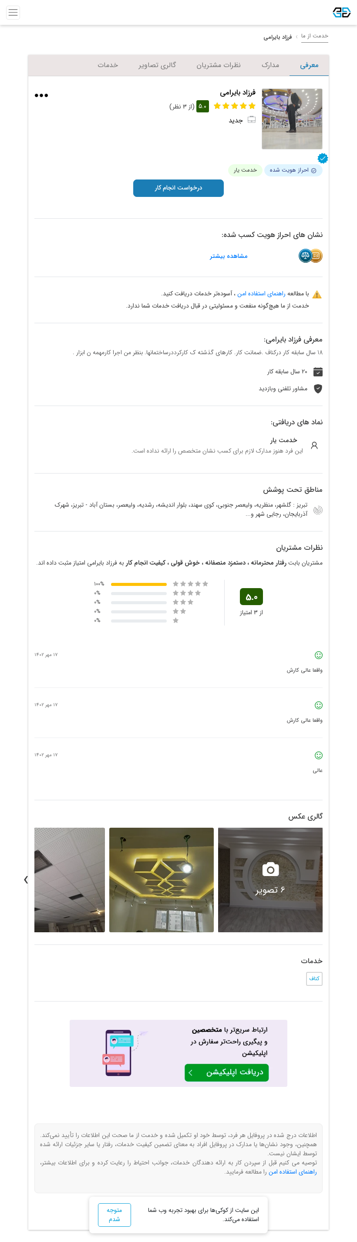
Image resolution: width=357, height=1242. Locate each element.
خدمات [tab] (108, 65)
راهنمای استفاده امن (261, 293)
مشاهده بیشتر (228, 256)
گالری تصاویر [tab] (157, 65)
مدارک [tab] (270, 65)
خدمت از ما (314, 36)
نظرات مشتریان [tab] (219, 65)
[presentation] (331, 880)
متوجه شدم (114, 1214)
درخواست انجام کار (178, 188)
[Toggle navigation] (13, 13)
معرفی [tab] (309, 65)
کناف (314, 979)
